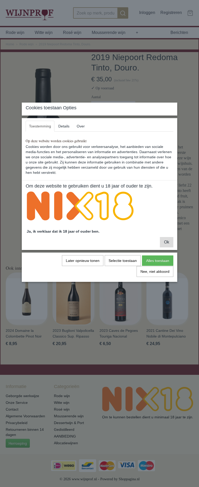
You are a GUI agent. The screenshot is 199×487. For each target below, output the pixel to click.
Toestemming (40, 126)
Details (63, 126)
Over (81, 126)
